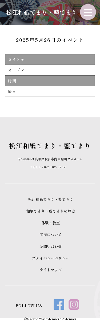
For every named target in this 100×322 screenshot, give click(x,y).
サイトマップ (50, 269)
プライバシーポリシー (50, 258)
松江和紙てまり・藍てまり (41, 12)
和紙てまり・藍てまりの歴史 (50, 211)
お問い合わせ (50, 246)
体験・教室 (50, 222)
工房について (50, 234)
